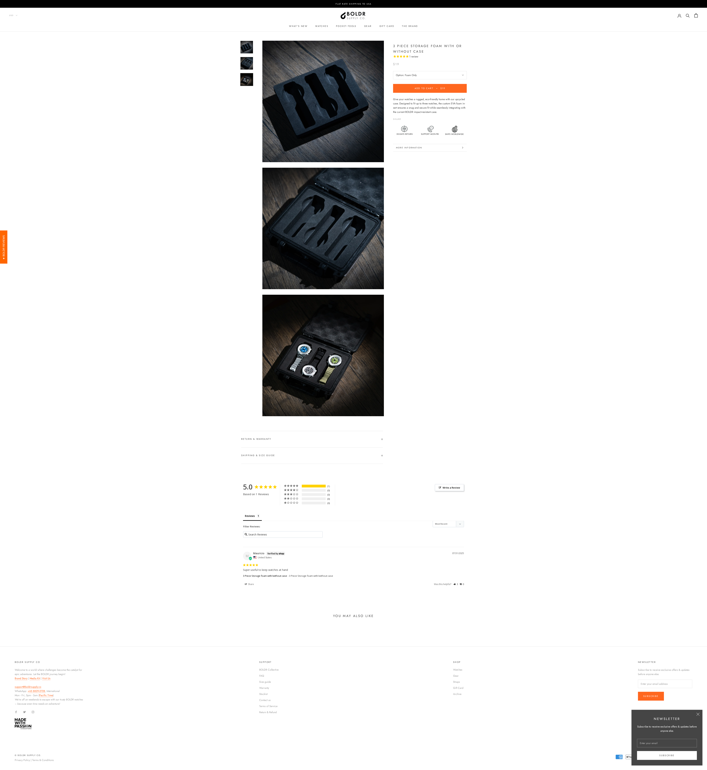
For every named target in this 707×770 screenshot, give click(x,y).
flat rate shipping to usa (354, 3)
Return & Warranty (256, 439)
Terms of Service (268, 706)
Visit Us (46, 678)
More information (409, 147)
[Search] (688, 15)
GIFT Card (386, 26)
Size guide (265, 682)
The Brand (410, 26)
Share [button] (250, 584)
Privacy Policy (22, 760)
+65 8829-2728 (36, 691)
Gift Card (458, 688)
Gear (368, 26)
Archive (457, 694)
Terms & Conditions (43, 760)
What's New (298, 26)
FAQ (261, 676)
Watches (321, 26)
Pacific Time (46, 695)
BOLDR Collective (269, 670)
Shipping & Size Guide (258, 455)
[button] (456, 584)
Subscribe (667, 755)
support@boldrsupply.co (28, 687)
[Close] (698, 714)
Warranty (264, 688)
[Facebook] (405, 118)
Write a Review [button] (451, 487)
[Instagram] (33, 712)
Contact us (265, 700)
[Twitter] (409, 118)
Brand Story (21, 678)
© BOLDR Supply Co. (28, 755)
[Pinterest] (414, 118)
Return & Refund (268, 712)
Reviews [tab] (250, 516)
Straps (456, 682)
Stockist (263, 694)
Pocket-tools (346, 26)
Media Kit (35, 678)
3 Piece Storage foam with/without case (265, 575)
